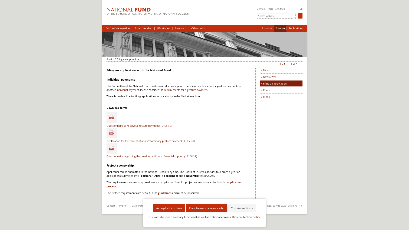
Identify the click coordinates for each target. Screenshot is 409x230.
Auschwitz (181, 28)
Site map (280, 8)
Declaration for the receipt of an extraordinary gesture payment (151, 141)
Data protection (140, 205)
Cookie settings (242, 208)
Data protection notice (246, 217)
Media (267, 96)
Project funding (143, 28)
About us (267, 28)
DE (301, 8)
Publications (296, 28)
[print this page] (283, 65)
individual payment (128, 90)
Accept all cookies (169, 208)
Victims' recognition (118, 28)
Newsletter (269, 77)
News (266, 70)
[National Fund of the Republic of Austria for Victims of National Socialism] (148, 14)
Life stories (163, 28)
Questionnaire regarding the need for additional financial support (152, 156)
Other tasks (198, 28)
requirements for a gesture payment (185, 90)
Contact (261, 8)
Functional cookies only (206, 208)
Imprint (123, 205)
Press (270, 8)
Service (280, 28)
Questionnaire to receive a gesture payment (139, 125)
